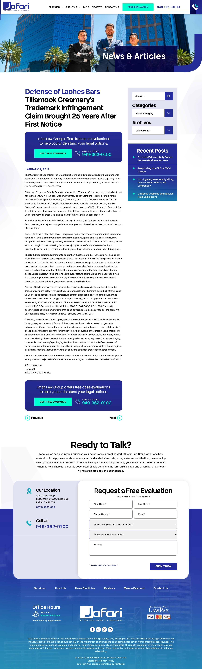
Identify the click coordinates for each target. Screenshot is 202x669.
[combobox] (148, 96)
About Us (71, 7)
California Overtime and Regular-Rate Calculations (156, 195)
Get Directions (45, 507)
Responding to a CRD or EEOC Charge (154, 170)
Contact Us (112, 7)
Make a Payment (134, 588)
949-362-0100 (168, 7)
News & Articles (85, 588)
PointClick (120, 664)
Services (54, 7)
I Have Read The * (104, 565)
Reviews (97, 7)
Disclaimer (112, 565)
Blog (86, 7)
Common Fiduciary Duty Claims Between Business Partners (155, 159)
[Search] (169, 96)
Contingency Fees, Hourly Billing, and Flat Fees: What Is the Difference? (156, 182)
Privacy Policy (107, 660)
